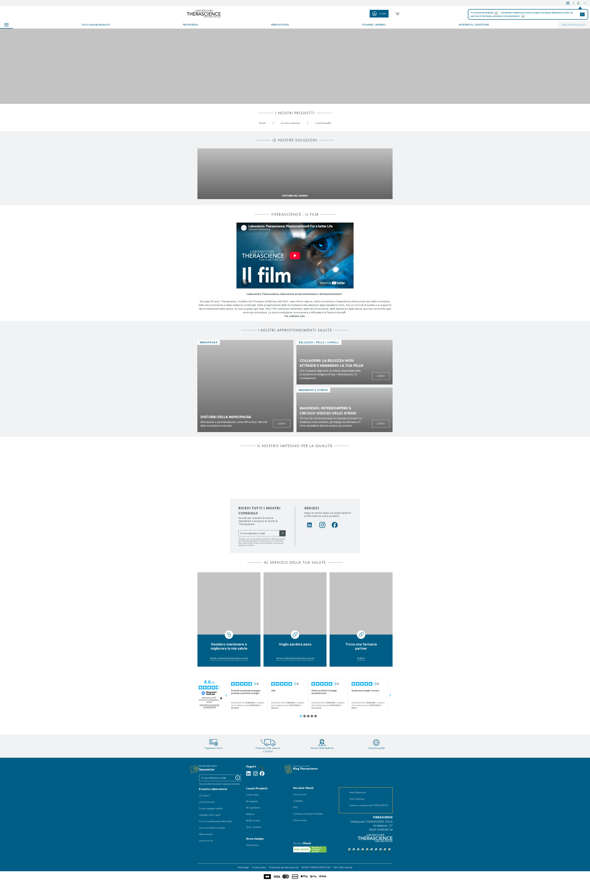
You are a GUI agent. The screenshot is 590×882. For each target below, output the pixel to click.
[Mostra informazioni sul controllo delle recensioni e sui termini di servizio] (221, 698)
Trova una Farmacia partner (212, 827)
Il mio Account (299, 794)
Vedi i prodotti (208, 190)
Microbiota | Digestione (474, 24)
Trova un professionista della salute (215, 821)
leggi (381, 375)
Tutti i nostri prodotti (96, 24)
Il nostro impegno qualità (211, 808)
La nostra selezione (290, 123)
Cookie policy (259, 867)
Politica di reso (300, 820)
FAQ (295, 807)
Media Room (252, 845)
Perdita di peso (280, 24)
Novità (262, 123)
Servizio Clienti (303, 788)
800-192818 (301, 849)
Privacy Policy (253, 543)
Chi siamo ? (204, 795)
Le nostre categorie (6, 25)
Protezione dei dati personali (284, 867)
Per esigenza (190, 24)
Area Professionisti (574, 24)
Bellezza (250, 814)
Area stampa (255, 839)
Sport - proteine (253, 827)
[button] (581, 3)
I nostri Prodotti (256, 788)
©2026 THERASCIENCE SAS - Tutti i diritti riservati (327, 867)
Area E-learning (356, 798)
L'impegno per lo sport (209, 814)
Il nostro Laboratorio (213, 789)
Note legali (243, 867)
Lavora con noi (206, 840)
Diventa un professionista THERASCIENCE (368, 805)
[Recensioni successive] (390, 696)
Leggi (282, 423)
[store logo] (204, 14)
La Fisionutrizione (207, 802)
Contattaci (298, 800)
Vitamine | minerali (374, 24)
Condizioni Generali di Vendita (308, 813)
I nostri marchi (252, 794)
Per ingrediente (253, 807)
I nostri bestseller (323, 123)
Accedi (382, 13)
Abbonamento (206, 834)
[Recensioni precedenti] (226, 696)
